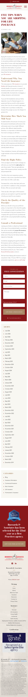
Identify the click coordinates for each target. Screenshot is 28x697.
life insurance (7, 74)
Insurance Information (11, 480)
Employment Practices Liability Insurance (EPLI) (14, 620)
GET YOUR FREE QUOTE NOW (14, 544)
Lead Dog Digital (14, 661)
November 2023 (9, 386)
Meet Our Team (14, 592)
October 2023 (9, 389)
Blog (6, 477)
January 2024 (8, 383)
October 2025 (9, 346)
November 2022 (9, 413)
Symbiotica (24, 661)
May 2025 (7, 355)
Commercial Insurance (11, 483)
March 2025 (8, 358)
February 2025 (9, 361)
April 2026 (7, 337)
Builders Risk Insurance (14, 623)
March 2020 (8, 459)
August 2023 (8, 392)
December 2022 (9, 410)
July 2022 (7, 416)
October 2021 (9, 432)
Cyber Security (14, 618)
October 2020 (9, 456)
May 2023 (7, 401)
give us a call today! (19, 260)
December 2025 (9, 343)
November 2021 (9, 428)
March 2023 (8, 407)
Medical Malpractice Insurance (14, 625)
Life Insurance (8, 489)
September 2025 (9, 349)
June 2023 (7, 398)
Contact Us (14, 599)
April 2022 (7, 422)
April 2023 (7, 404)
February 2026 (9, 340)
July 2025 (7, 352)
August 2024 (8, 370)
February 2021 (9, 447)
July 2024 (7, 373)
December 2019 (9, 462)
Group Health (14, 614)
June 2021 (7, 441)
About (14, 590)
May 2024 (7, 376)
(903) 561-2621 (16, 579)
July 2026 (7, 330)
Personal (14, 609)
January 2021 (8, 450)
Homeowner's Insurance (11, 492)
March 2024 (8, 379)
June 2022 (7, 419)
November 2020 (9, 453)
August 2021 (8, 438)
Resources (14, 597)
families (3, 86)
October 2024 (9, 367)
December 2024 (9, 364)
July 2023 (7, 395)
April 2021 (7, 444)
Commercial (14, 616)
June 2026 (7, 334)
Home (14, 588)
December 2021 (9, 425)
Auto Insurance (9, 486)
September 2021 (9, 435)
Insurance (14, 594)
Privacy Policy (14, 601)
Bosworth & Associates (7, 252)
